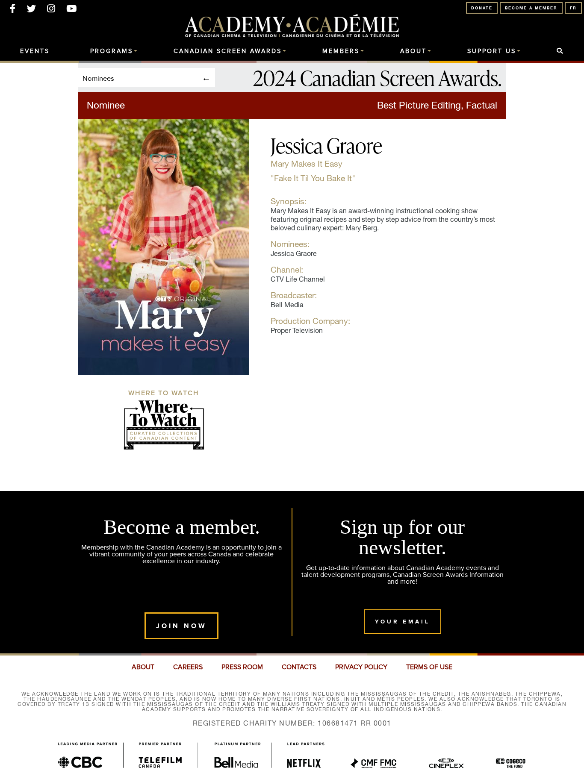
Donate (482, 8)
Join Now (181, 626)
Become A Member (531, 8)
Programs (111, 51)
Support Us (491, 51)
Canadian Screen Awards (228, 51)
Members (341, 51)
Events (35, 51)
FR (573, 8)
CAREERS (188, 667)
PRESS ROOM (242, 667)
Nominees (98, 78)
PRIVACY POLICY (361, 667)
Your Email (402, 621)
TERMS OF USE (429, 667)
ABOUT (143, 667)
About (413, 51)
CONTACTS (299, 667)
